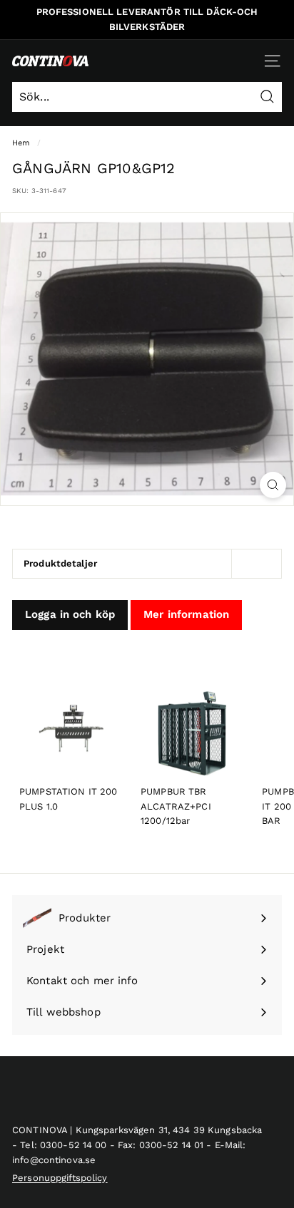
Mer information (186, 614)
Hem (21, 143)
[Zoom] (273, 485)
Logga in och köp (70, 614)
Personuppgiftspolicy (60, 1177)
